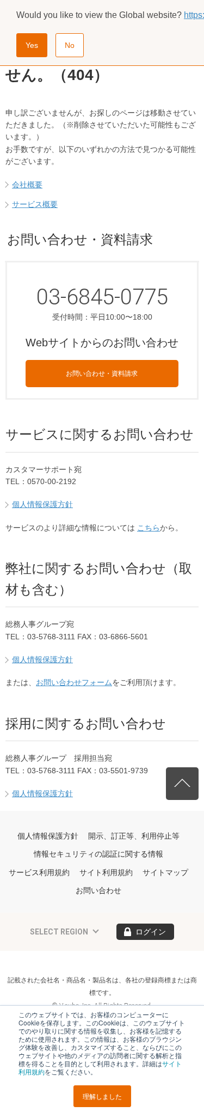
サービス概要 (35, 204)
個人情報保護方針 (42, 504)
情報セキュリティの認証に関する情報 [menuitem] (98, 854)
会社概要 (27, 184)
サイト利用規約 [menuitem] (106, 872)
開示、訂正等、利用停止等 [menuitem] (134, 836)
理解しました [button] (102, 1096)
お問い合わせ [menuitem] (98, 890)
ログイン (150, 931)
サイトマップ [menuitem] (165, 872)
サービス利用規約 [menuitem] (39, 872)
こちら (148, 527)
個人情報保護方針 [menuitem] (47, 836)
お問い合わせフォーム (74, 682)
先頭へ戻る (182, 783)
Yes (32, 45)
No (70, 45)
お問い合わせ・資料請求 (102, 373)
